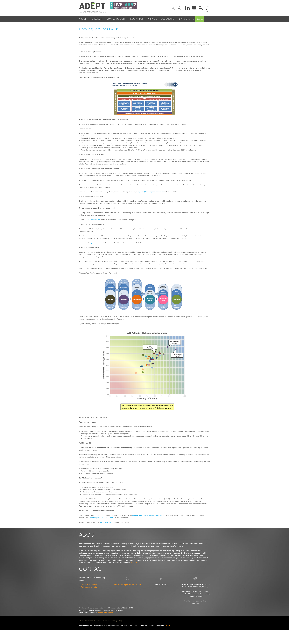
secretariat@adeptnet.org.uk (127, 585)
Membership (96, 19)
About (82, 19)
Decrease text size (174, 8)
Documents (167, 19)
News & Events (186, 19)
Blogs (200, 19)
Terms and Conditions (93, 621)
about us (134, 562)
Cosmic (167, 625)
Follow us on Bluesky (89, 585)
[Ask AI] (207, 8)
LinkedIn (187, 8)
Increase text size (180, 8)
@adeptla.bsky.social (105, 613)
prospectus (96, 243)
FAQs (81, 621)
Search (201, 8)
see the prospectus (92, 220)
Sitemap (114, 621)
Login (121, 621)
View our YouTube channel (194, 8)
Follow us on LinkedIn (89, 587)
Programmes (136, 19)
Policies (106, 621)
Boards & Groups (116, 19)
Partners (152, 19)
